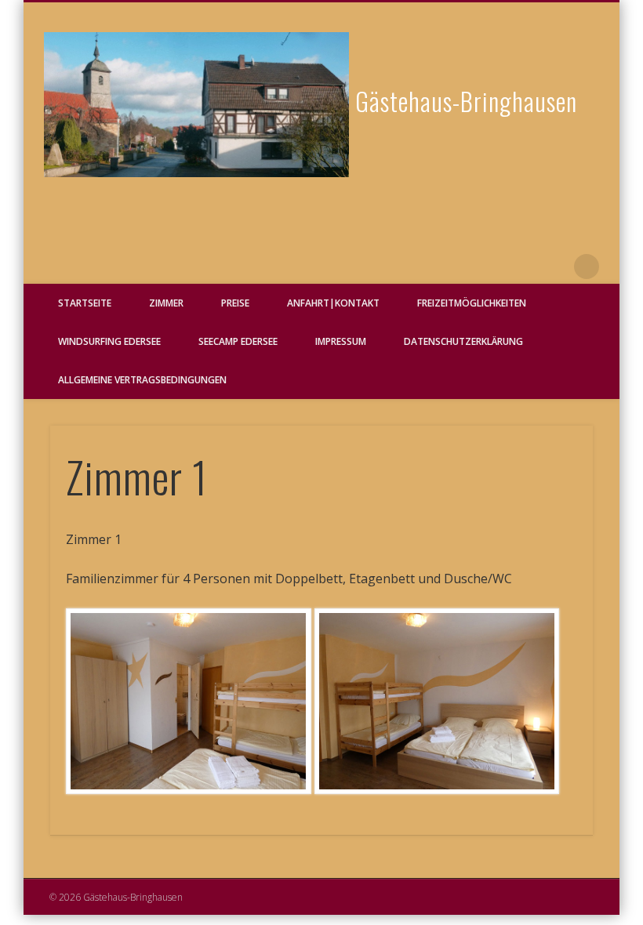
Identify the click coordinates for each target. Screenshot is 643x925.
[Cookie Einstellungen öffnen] (34, 905)
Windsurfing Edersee (109, 341)
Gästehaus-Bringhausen (466, 100)
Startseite (84, 303)
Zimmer (166, 303)
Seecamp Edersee (238, 341)
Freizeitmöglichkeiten (471, 303)
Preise (235, 303)
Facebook (554, 266)
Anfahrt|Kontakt (333, 303)
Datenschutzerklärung (463, 341)
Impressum (340, 341)
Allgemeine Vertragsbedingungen (142, 379)
